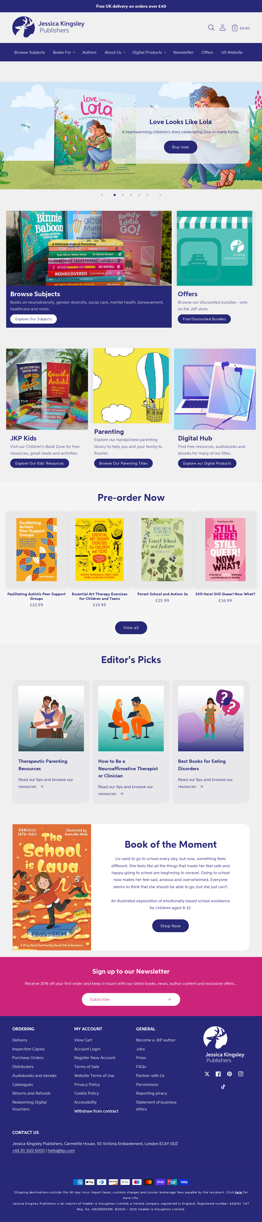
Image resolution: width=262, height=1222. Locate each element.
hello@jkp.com (61, 1150)
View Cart (83, 1040)
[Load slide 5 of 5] (147, 195)
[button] (211, 28)
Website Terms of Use (94, 1075)
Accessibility (85, 1102)
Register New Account (94, 1057)
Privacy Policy (87, 1084)
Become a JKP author (156, 1040)
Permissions (147, 1084)
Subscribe (100, 999)
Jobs (140, 1049)
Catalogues (22, 1084)
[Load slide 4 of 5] (139, 195)
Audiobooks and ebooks (34, 1075)
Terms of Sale (86, 1066)
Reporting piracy (151, 1093)
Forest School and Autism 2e (162, 594)
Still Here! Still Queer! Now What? (225, 594)
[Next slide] (160, 195)
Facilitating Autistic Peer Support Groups (36, 596)
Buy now (180, 147)
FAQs (141, 1066)
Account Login (87, 1049)
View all (131, 627)
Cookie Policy (86, 1093)
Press (141, 1057)
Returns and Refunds (31, 1093)
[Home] (48, 27)
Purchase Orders (27, 1057)
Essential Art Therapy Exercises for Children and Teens (99, 596)
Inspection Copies (28, 1049)
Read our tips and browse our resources (45, 783)
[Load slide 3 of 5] (131, 195)
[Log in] (223, 27)
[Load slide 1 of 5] (115, 195)
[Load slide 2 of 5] (123, 195)
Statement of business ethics (156, 1105)
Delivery (19, 1040)
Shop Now (170, 925)
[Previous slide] (101, 195)
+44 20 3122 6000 (28, 1150)
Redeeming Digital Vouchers (29, 1105)
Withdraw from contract (96, 1111)
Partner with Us (150, 1075)
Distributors (23, 1066)
